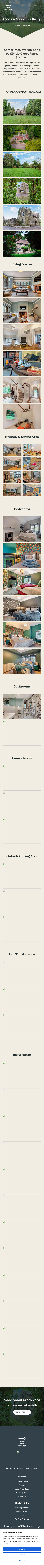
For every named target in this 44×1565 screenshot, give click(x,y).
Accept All (22, 1549)
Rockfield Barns (22, 1493)
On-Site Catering (22, 1519)
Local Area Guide (22, 1489)
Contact (22, 1515)
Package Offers (22, 1507)
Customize (22, 1555)
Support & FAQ (22, 1511)
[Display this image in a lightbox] (22, 111)
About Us (22, 1496)
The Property (22, 1481)
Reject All (22, 1560)
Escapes (22, 1485)
